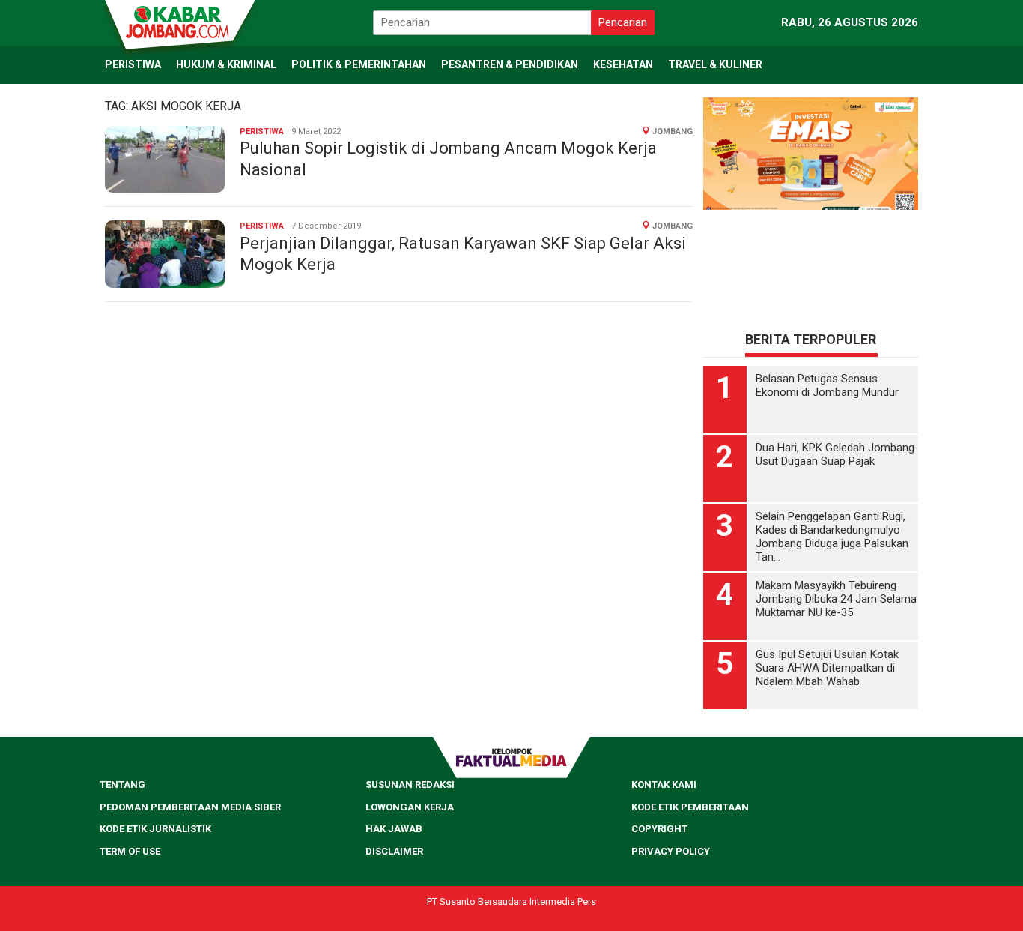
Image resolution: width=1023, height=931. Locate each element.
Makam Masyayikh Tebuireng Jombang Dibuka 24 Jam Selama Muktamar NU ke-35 (836, 599)
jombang (672, 131)
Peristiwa (262, 131)
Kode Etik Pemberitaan (690, 807)
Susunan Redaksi (410, 784)
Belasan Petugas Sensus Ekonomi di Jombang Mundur (827, 385)
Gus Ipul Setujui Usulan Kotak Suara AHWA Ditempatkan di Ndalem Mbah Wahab (827, 668)
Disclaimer (394, 851)
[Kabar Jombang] (179, 21)
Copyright (659, 828)
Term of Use (130, 851)
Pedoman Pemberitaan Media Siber (190, 807)
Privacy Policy (670, 851)
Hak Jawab (393, 828)
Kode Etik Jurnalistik (155, 828)
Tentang (122, 784)
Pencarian (622, 22)
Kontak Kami (663, 784)
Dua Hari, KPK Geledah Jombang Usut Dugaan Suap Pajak (835, 454)
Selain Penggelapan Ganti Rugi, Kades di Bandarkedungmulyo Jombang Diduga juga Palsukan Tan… (832, 537)
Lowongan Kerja (409, 807)
